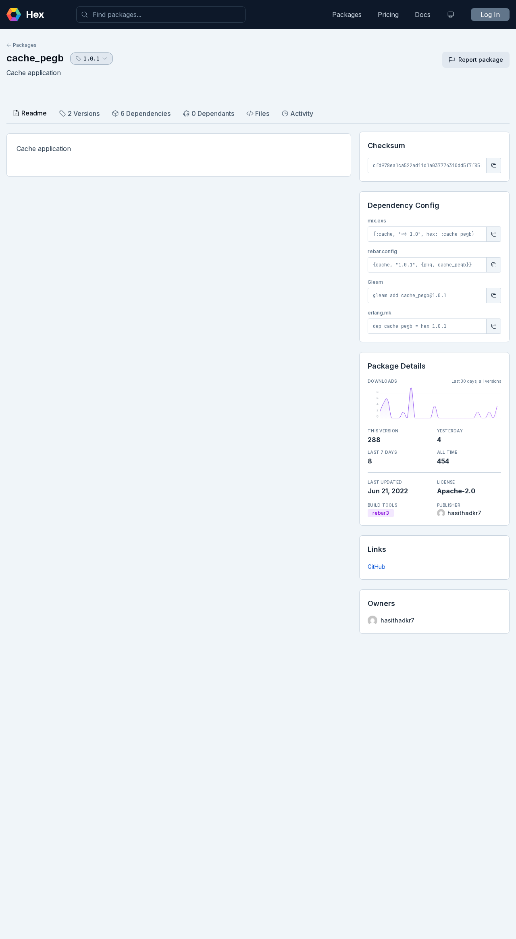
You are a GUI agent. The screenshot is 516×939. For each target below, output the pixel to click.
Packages (347, 14)
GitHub (376, 566)
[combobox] (161, 14)
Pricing (388, 14)
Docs (423, 14)
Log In (490, 14)
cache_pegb (35, 58)
